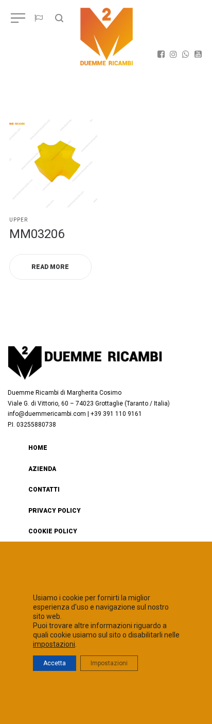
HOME (37, 447)
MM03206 (36, 234)
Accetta (54, 663)
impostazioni (54, 644)
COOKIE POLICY (52, 531)
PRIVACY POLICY (54, 510)
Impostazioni (109, 663)
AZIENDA (42, 469)
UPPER (18, 220)
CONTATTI (44, 489)
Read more (50, 267)
